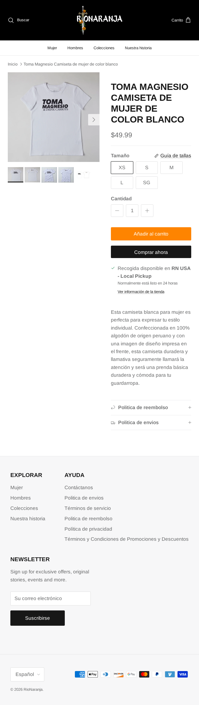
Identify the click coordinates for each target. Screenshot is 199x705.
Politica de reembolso (88, 518)
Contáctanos (79, 487)
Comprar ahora (151, 252)
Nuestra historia (138, 48)
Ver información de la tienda (141, 291)
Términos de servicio (88, 508)
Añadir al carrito (151, 234)
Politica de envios (84, 498)
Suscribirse (37, 618)
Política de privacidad (88, 529)
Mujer (52, 48)
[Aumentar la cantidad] (147, 210)
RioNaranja (33, 689)
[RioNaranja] (99, 20)
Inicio (13, 64)
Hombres (75, 48)
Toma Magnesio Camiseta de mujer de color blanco (71, 64)
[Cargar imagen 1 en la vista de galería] (54, 117)
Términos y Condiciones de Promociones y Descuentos (127, 539)
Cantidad (121, 198)
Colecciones (104, 48)
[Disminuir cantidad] (117, 210)
